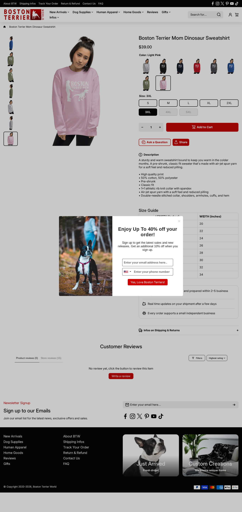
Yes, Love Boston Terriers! (148, 282)
